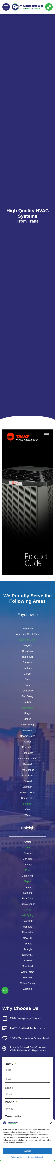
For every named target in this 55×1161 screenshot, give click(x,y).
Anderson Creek (27, 640)
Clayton (27, 881)
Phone (11, 1102)
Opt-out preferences (19, 1157)
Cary (27, 870)
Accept (27, 1151)
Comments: (14, 1116)
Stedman (27, 804)
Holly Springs (28, 915)
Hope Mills (27, 707)
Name (10, 1063)
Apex (27, 847)
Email (10, 1087)
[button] (50, 1123)
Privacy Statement (35, 1157)
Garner (27, 909)
